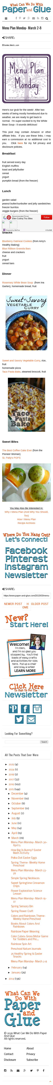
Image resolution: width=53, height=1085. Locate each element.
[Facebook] (16, 18)
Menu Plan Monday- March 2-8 (29, 961)
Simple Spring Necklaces (25, 878)
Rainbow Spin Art (21, 944)
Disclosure (10, 1060)
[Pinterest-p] (20, 18)
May (14, 828)
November (18, 798)
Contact (8, 1054)
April (15, 833)
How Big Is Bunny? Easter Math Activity (26, 852)
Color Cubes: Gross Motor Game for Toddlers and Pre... (29, 938)
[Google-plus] (29, 18)
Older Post (40, 604)
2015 (11, 789)
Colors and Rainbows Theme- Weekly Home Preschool (28, 917)
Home (25, 606)
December (18, 793)
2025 (12, 764)
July (14, 818)
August (16, 813)
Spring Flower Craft (22, 911)
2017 (12, 779)
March (15, 838)
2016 (12, 784)
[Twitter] (24, 18)
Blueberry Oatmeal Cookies (17, 241)
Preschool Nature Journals (26, 949)
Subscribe (32, 1060)
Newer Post (13, 604)
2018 (12, 774)
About (30, 1048)
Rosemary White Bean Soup (17, 282)
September (18, 808)
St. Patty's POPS (11, 457)
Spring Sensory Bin (22, 906)
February (17, 967)
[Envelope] (33, 18)
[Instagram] (42, 18)
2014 (12, 979)
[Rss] (38, 18)
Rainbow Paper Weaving (25, 931)
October (17, 803)
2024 (12, 769)
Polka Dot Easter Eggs (24, 858)
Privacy (30, 1054)
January (16, 972)
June (14, 823)
